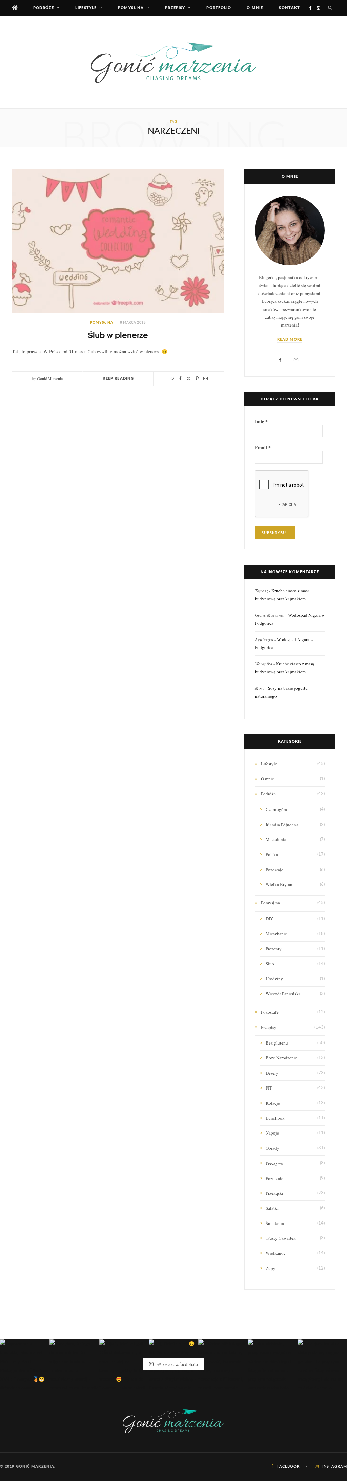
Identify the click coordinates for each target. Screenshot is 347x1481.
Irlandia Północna (282, 825)
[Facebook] (180, 378)
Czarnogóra (276, 809)
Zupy (270, 1268)
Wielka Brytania (281, 884)
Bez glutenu (277, 1043)
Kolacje (273, 1103)
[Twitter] (188, 378)
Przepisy (175, 8)
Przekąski (274, 1193)
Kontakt (289, 8)
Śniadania (275, 1223)
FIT (269, 1088)
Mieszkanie (276, 933)
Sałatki (272, 1208)
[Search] (330, 8)
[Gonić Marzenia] (173, 62)
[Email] (205, 378)
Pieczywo (274, 1163)
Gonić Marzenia (50, 378)
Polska (272, 854)
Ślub (270, 964)
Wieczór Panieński (283, 994)
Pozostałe (274, 870)
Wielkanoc (276, 1253)
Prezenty (274, 949)
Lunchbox (275, 1118)
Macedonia (276, 839)
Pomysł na (131, 8)
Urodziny (274, 978)
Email (263, 447)
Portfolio (218, 8)
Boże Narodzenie (281, 1058)
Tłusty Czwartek (281, 1238)
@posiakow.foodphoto (177, 1364)
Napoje (272, 1133)
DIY (269, 919)
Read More (290, 339)
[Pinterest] (197, 378)
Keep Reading (118, 378)
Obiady (272, 1148)
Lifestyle (86, 8)
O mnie (255, 8)
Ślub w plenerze (118, 334)
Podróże (43, 8)
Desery (272, 1073)
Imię (261, 421)
